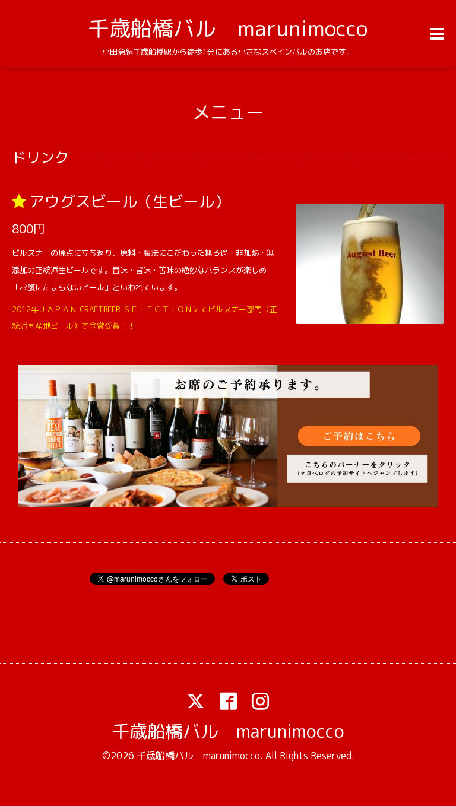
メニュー (228, 112)
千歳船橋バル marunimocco (228, 28)
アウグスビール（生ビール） (129, 201)
